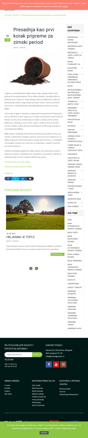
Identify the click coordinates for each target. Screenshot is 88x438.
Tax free (62, 392)
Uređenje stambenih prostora (72, 315)
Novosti (16, 15)
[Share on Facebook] (8, 178)
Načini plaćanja (37, 391)
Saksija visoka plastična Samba (17, 162)
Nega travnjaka (75, 261)
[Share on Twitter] (15, 178)
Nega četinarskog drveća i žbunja (75, 226)
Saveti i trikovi (19, 48)
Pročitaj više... (56, 254)
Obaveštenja (73, 284)
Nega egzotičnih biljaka (73, 239)
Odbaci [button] (65, 7)
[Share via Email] (30, 178)
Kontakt (7, 388)
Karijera (7, 391)
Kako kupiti (36, 385)
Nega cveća (73, 232)
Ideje (70, 220)
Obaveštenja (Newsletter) (68, 395)
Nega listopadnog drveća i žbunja (75, 248)
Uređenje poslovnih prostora (73, 300)
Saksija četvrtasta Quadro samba (18, 167)
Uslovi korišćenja (38, 405)
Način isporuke (37, 388)
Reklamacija (36, 403)
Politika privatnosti (39, 397)
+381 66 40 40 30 (10, 366)
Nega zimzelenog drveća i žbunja (75, 267)
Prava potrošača (38, 400)
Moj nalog (8, 394)
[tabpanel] (34, 225)
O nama (7, 385)
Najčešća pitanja (38, 394)
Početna (7, 15)
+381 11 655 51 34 (10, 364)
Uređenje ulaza (74, 328)
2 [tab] (36, 268)
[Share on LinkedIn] (22, 178)
